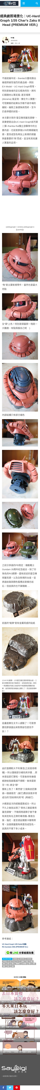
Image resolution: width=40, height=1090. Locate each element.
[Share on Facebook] (3, 1087)
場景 (31, 961)
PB (10, 961)
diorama (22, 958)
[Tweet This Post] (10, 1087)
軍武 (34, 963)
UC (18, 961)
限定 (8, 966)
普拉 (8, 963)
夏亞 (4, 963)
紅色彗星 (24, 963)
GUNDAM (29, 958)
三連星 (22, 961)
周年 (27, 961)
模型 (13, 963)
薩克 (30, 963)
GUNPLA (5, 961)
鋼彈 (4, 966)
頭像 (13, 966)
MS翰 (12, 38)
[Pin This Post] (16, 1087)
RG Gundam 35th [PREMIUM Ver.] (15, 947)
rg (14, 961)
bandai (15, 958)
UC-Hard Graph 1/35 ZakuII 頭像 (14, 944)
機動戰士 (18, 963)
